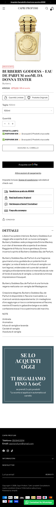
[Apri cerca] (46, 8)
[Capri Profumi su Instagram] (8, 451)
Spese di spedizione (28, 180)
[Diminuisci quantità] (12, 123)
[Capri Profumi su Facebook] (3, 451)
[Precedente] (5, 2)
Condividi (10, 220)
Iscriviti (50, 474)
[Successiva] (51, 2)
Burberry (6, 83)
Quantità (6, 118)
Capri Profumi (22, 486)
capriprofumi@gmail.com (21, 443)
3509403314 (18, 440)
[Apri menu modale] (3, 8)
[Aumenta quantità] (4, 123)
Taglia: (8, 105)
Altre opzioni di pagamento (28, 173)
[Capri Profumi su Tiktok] (12, 451)
